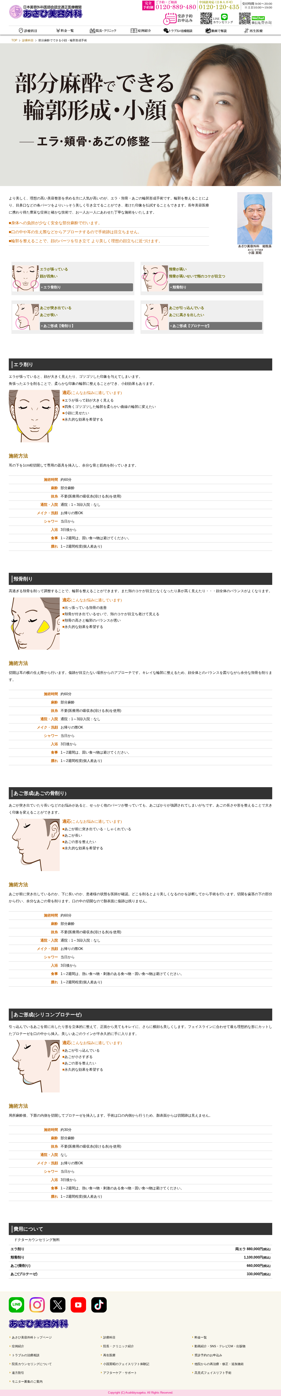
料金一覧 (201, 1337)
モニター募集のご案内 (27, 1381)
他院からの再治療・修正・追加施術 (219, 1364)
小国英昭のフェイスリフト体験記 (126, 1364)
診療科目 (28, 40)
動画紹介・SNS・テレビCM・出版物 (220, 1346)
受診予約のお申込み (208, 1355)
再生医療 (109, 1355)
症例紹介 (18, 1346)
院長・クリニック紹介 (118, 1346)
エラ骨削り (52, 287)
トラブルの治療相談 (26, 1355)
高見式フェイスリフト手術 (213, 1372)
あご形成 (59, 326)
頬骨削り (180, 287)
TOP (14, 40)
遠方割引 (18, 1372)
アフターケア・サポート (120, 1372)
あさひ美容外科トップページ (32, 1337)
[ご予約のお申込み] (181, 24)
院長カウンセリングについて (32, 1364)
